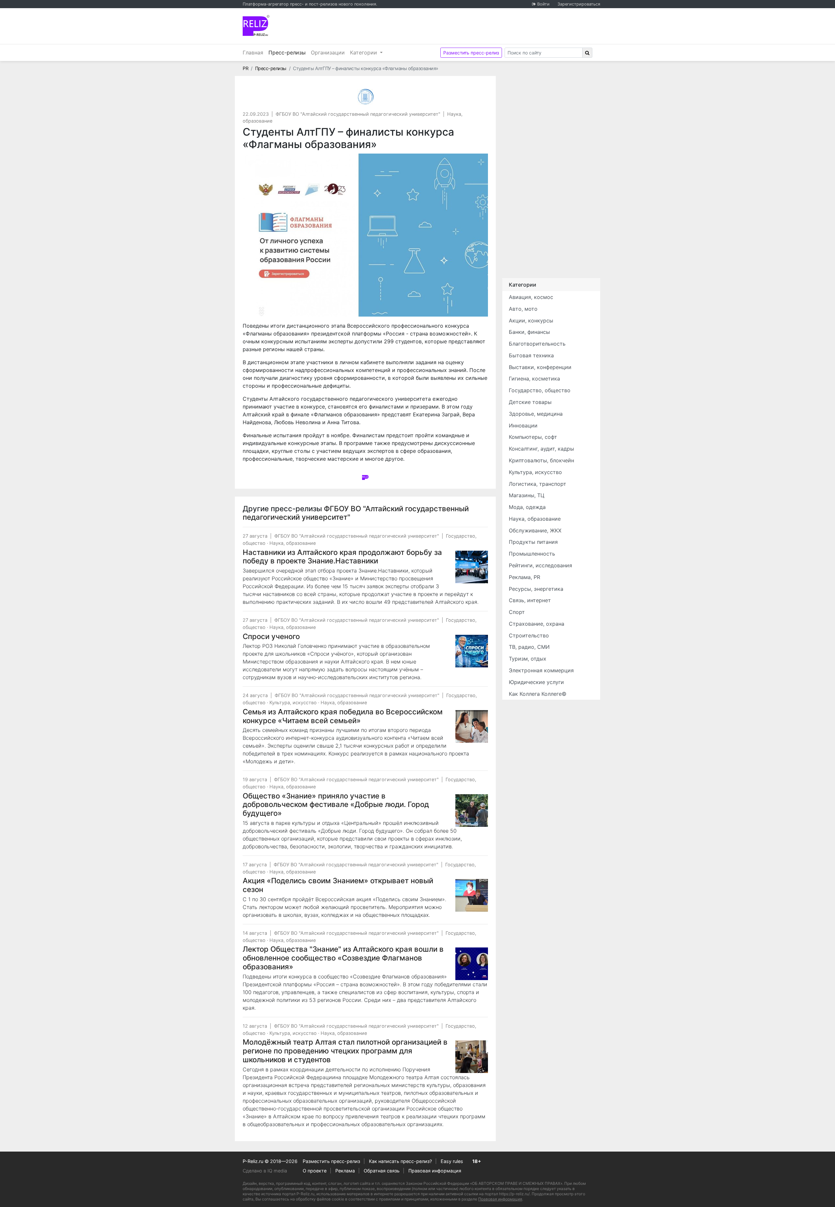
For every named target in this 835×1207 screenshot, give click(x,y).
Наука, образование (292, 543)
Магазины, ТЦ (526, 495)
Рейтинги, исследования (540, 565)
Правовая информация (434, 1170)
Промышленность (532, 553)
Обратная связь (382, 1170)
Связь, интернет (530, 600)
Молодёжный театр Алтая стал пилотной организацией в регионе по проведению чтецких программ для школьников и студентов (345, 1050)
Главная (253, 52)
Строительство (529, 635)
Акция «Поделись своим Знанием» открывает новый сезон (338, 885)
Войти (543, 4)
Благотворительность (537, 343)
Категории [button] (364, 52)
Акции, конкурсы (531, 320)
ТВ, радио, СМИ (529, 647)
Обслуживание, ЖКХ (535, 530)
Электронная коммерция (541, 670)
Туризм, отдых (527, 658)
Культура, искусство (293, 702)
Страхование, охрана (536, 623)
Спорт (517, 612)
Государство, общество (539, 390)
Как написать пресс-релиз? (400, 1161)
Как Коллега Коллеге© (538, 694)
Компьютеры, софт (533, 437)
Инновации (523, 425)
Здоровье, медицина (536, 413)
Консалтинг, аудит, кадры (541, 448)
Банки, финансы (529, 332)
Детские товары (530, 402)
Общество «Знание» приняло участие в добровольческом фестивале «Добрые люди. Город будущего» (336, 804)
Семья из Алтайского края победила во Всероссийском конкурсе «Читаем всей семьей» (343, 716)
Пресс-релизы (288, 52)
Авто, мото (523, 308)
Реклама (345, 1170)
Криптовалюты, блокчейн (541, 460)
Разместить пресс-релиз (471, 52)
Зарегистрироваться (578, 4)
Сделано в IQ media (265, 1170)
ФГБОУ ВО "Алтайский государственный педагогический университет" (358, 114)
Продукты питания (533, 542)
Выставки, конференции (540, 367)
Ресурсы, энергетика (536, 589)
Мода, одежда (527, 507)
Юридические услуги (536, 682)
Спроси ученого (271, 636)
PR (245, 68)
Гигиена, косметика (534, 378)
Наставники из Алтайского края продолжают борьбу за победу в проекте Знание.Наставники (342, 556)
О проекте (314, 1170)
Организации (328, 52)
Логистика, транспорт (537, 484)
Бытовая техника (531, 355)
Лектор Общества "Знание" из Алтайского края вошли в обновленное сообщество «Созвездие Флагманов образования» (343, 958)
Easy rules (452, 1161)
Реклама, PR (524, 577)
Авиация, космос (531, 297)
